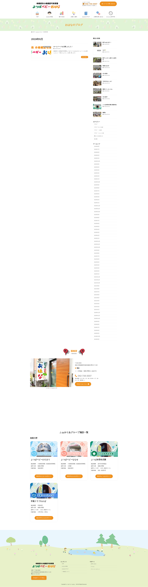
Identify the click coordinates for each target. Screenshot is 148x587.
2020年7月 (96, 327)
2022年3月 (96, 268)
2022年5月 (96, 262)
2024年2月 (96, 199)
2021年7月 (96, 291)
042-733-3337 (85, 376)
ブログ (95, 124)
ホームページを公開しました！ (63, 46)
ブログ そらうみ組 (98, 127)
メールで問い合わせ (109, 3)
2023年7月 (96, 220)
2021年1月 (96, 309)
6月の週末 (105, 73)
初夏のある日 (106, 65)
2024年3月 (96, 196)
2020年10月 (97, 318)
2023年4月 (96, 229)
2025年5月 (96, 167)
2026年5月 (96, 155)
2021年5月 (96, 297)
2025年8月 (96, 164)
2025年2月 (96, 176)
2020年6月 (96, 330)
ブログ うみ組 (98, 130)
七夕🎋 (104, 50)
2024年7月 (96, 190)
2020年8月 (96, 324)
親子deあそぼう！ (107, 42)
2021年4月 (96, 300)
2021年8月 (96, 288)
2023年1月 (96, 238)
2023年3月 (96, 232)
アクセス (92, 566)
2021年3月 (96, 303)
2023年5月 (96, 226)
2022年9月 (96, 250)
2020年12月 (97, 312)
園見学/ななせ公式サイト (74, 476)
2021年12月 (97, 277)
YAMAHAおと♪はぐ (107, 81)
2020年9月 (96, 321)
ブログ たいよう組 (99, 133)
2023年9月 (96, 214)
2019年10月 (97, 336)
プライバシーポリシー (95, 569)
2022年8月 (96, 253)
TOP (63, 563)
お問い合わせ (93, 563)
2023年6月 (96, 223)
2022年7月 (96, 256)
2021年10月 (97, 282)
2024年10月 (97, 182)
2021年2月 (96, 306)
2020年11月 (97, 315)
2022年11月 (97, 244)
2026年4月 (96, 158)
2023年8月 (96, 217)
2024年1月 (96, 202)
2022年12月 (97, 241)
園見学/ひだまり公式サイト (43, 476)
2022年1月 (96, 274)
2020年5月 (96, 333)
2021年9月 (96, 285)
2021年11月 (97, 280)
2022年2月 (96, 271)
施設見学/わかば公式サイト (43, 517)
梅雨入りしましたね (107, 89)
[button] (83, 384)
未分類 (95, 139)
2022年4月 (96, 265)
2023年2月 (96, 235)
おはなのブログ (65, 569)
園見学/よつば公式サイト (104, 476)
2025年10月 (97, 161)
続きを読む (84, 57)
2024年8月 (96, 187)
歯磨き (104, 112)
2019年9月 (96, 339)
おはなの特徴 (65, 566)
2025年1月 (96, 179)
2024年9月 (96, 185)
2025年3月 (96, 173)
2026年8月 (96, 146)
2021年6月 (96, 294)
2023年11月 (97, 208)
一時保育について (65, 571)
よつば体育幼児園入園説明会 (110, 104)
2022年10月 (97, 247)
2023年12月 (97, 205)
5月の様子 (105, 97)
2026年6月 (96, 152)
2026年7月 (96, 149)
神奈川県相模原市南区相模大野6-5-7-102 (41, 572)
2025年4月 (96, 170)
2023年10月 (97, 211)
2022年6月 (96, 259)
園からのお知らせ (98, 136)
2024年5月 (96, 193)
